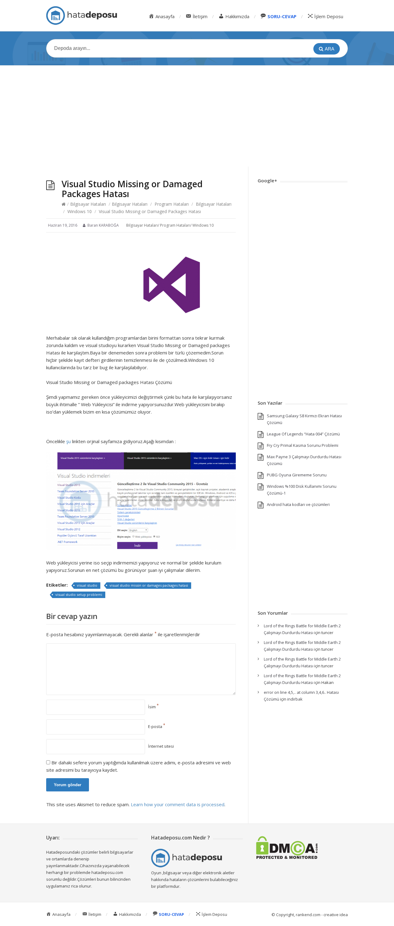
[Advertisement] (197, 116)
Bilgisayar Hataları (88, 204)
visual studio (87, 585)
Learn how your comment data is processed (177, 804)
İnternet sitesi (161, 746)
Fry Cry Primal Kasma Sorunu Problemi (302, 445)
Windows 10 (79, 211)
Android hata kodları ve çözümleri (298, 504)
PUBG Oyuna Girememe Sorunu (297, 475)
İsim (153, 707)
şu (69, 441)
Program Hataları (172, 204)
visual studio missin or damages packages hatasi (149, 585)
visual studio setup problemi (78, 594)
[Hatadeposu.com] (81, 15)
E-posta (156, 726)
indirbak (295, 699)
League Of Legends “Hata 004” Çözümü (303, 434)
